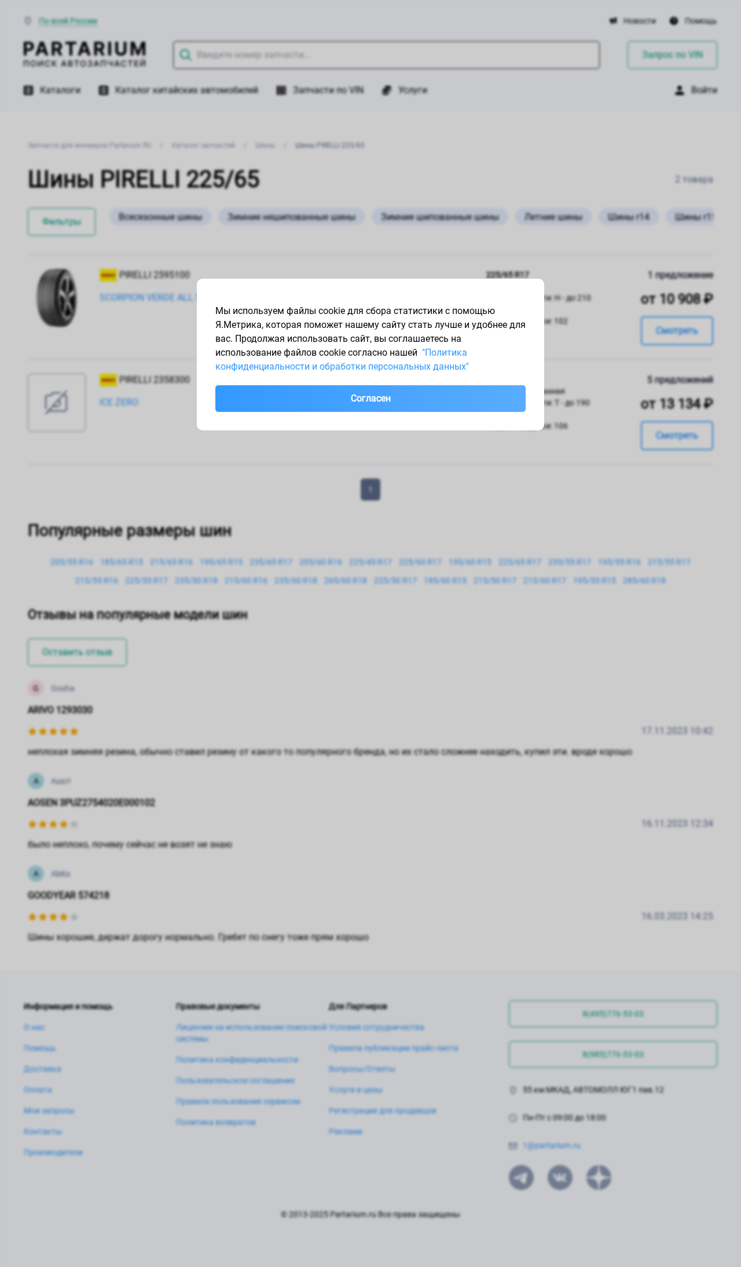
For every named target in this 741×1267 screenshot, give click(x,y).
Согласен (371, 398)
